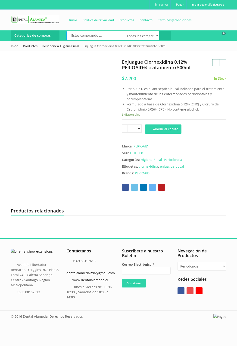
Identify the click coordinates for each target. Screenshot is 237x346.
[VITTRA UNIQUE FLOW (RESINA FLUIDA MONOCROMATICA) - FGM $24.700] (222, 62)
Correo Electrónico (138, 264)
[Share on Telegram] (152, 187)
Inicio (73, 20)
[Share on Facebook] (125, 187)
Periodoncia (173, 159)
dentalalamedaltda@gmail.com (90, 273)
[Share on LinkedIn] (143, 187)
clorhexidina (148, 166)
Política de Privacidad (98, 20)
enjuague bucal (172, 166)
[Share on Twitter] (134, 187)
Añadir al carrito (165, 129)
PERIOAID (141, 146)
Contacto (146, 20)
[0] (220, 35)
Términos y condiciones (174, 20)
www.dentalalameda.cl (90, 280)
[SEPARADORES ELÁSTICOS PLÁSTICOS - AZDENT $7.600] (215, 62)
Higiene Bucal (151, 159)
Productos (126, 20)
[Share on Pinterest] (161, 187)
